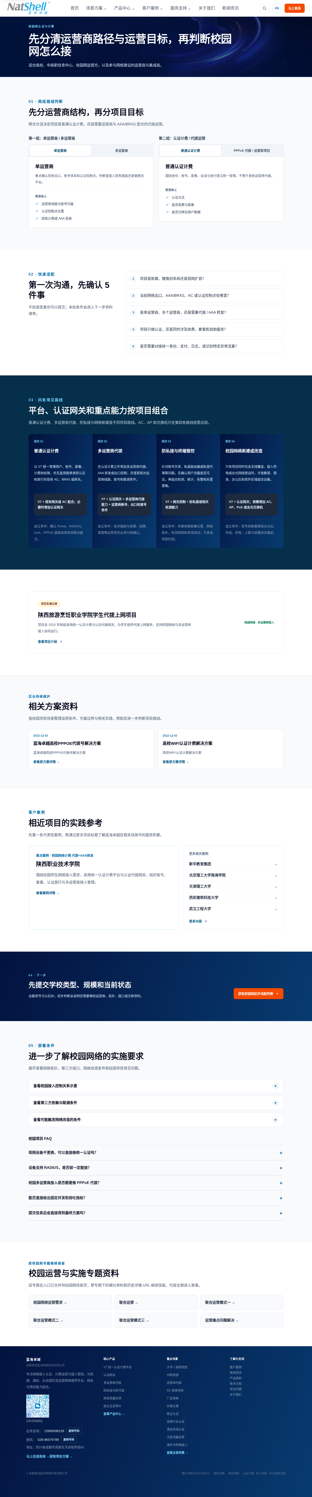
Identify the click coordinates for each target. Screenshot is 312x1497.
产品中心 (124, 8)
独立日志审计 (112, 1406)
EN (277, 8)
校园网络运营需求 (50, 1302)
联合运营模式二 (48, 1320)
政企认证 (173, 1413)
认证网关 (109, 1375)
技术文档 (236, 1383)
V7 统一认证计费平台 (117, 1367)
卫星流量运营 (176, 1437)
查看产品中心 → (114, 1413)
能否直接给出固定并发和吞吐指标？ (58, 1198)
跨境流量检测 (112, 1398)
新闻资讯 (230, 8)
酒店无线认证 (176, 1429)
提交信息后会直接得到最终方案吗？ (58, 1213)
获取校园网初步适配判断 (255, 993)
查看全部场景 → (177, 1452)
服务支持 (180, 8)
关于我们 (206, 8)
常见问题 (236, 1389)
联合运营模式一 (220, 1302)
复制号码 (74, 1431)
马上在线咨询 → (38, 1456)
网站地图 (233, 1473)
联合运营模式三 (134, 1320)
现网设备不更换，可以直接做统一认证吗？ (63, 1153)
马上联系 (294, 8)
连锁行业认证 (176, 1421)
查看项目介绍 (47, 641)
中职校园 (173, 1375)
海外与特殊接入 (177, 1445)
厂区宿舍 (173, 1398)
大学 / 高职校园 (177, 1367)
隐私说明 (219, 1473)
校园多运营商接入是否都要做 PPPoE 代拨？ (65, 1183)
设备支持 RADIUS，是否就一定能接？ (60, 1168)
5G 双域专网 (175, 1390)
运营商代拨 (174, 1382)
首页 (75, 8)
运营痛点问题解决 (222, 1320)
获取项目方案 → (61, 1456)
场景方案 (96, 8)
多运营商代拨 (112, 1382)
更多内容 (195, 921)
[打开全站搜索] (264, 8)
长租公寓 (173, 1406)
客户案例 (152, 8)
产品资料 (236, 1378)
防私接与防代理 (113, 1390)
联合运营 (128, 1302)
